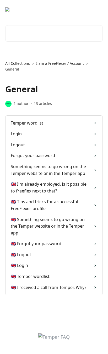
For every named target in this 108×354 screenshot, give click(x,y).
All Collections (17, 63)
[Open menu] (98, 9)
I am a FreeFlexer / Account (60, 63)
